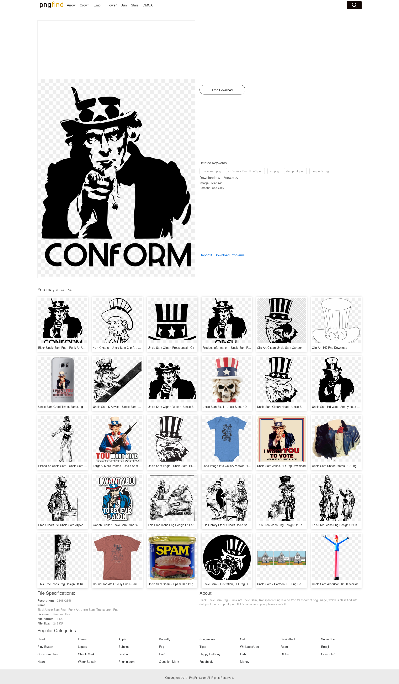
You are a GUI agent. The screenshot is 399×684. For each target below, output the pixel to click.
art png (274, 171)
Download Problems (229, 255)
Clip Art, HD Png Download (329, 347)
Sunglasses (208, 639)
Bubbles (123, 646)
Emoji (98, 5)
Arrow (71, 5)
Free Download (222, 90)
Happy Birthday (210, 654)
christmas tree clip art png (245, 171)
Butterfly (164, 639)
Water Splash (87, 661)
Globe (285, 654)
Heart (41, 639)
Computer (328, 654)
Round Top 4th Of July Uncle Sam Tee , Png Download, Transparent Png (141, 584)
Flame (82, 639)
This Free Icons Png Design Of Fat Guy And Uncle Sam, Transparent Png (196, 525)
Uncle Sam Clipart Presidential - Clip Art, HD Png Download (187, 347)
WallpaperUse (249, 646)
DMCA (148, 5)
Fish (243, 654)
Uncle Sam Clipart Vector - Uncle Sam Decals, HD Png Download (190, 407)
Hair (162, 654)
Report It (206, 255)
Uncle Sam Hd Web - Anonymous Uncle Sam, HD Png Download (354, 407)
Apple (122, 639)
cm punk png (320, 171)
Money (244, 661)
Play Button (45, 646)
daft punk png (295, 171)
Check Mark (86, 654)
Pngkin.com (126, 661)
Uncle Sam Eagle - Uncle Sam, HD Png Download (180, 466)
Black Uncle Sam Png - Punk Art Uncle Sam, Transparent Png (78, 347)
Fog (161, 646)
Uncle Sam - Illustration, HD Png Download (230, 584)
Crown (85, 5)
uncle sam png (211, 171)
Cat (242, 639)
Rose (284, 646)
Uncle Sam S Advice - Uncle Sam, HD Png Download (127, 407)
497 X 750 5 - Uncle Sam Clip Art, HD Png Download (127, 347)
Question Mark (169, 661)
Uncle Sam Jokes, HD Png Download (281, 466)
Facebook (206, 661)
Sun (124, 5)
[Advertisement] (116, 50)
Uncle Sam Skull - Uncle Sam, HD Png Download (234, 407)
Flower (111, 5)
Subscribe (328, 639)
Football (123, 654)
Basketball (288, 639)
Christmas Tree (47, 654)
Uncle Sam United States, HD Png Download (341, 466)
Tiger (203, 646)
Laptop (82, 646)
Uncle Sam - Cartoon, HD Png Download (283, 584)
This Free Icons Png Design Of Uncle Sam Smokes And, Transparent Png (305, 525)
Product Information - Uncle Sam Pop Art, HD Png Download (242, 347)
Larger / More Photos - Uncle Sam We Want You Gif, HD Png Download (140, 466)
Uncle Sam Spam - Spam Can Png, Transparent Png (182, 584)
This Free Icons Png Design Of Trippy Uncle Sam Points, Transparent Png (86, 584)
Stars (135, 5)
